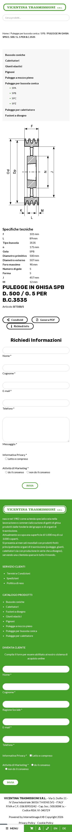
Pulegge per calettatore (20, 109)
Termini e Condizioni (18, 573)
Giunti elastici (13, 66)
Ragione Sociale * (12, 709)
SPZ (14, 103)
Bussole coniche (15, 54)
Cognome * (9, 373)
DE (64, 828)
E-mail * (7, 390)
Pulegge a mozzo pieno (19, 77)
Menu (14, 828)
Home (6, 33)
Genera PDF (47, 319)
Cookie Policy (45, 822)
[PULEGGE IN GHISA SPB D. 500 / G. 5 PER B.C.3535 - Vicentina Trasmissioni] (35, 7)
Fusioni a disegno (15, 115)
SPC (14, 98)
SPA (14, 87)
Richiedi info (21, 326)
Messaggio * (10, 444)
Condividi (17, 319)
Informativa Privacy (14, 454)
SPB (43, 33)
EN (55, 828)
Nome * (7, 355)
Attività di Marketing (15, 468)
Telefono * (8, 408)
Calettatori (12, 60)
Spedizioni (13, 578)
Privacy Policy (27, 822)
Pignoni (9, 71)
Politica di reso (15, 583)
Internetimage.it (32, 816)
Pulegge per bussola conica (25, 33)
